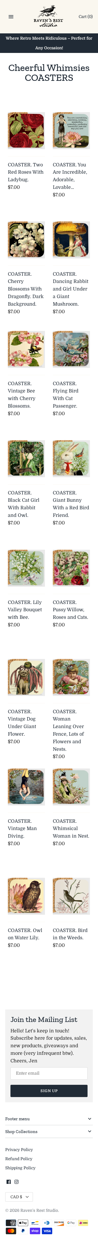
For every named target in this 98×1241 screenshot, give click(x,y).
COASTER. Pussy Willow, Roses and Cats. (70, 610)
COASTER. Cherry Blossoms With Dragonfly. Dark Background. (26, 289)
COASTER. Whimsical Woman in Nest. (71, 829)
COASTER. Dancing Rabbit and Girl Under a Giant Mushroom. (70, 289)
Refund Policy (18, 1159)
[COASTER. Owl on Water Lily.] (26, 896)
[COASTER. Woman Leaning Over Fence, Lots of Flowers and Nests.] (71, 677)
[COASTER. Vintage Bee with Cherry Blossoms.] (26, 349)
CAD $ (16, 1197)
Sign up (49, 1091)
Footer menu (17, 1118)
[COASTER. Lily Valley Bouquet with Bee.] (26, 568)
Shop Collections (21, 1131)
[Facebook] (9, 1183)
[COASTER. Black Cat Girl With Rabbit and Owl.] (26, 458)
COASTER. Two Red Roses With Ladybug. (26, 172)
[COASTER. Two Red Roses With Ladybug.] (26, 130)
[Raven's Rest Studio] (49, 17)
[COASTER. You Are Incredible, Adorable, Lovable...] (71, 130)
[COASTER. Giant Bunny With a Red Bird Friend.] (71, 458)
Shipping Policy (20, 1168)
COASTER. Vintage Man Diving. (22, 829)
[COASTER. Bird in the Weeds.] (71, 896)
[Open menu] (11, 16)
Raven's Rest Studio (39, 1210)
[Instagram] (16, 1183)
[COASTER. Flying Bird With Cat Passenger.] (71, 349)
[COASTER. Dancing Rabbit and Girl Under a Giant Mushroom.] (71, 239)
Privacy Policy (19, 1149)
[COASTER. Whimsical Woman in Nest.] (71, 787)
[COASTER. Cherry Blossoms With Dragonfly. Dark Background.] (26, 239)
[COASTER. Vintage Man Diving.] (26, 787)
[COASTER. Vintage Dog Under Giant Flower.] (26, 677)
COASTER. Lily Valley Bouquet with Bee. (25, 610)
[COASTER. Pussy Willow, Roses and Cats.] (71, 568)
